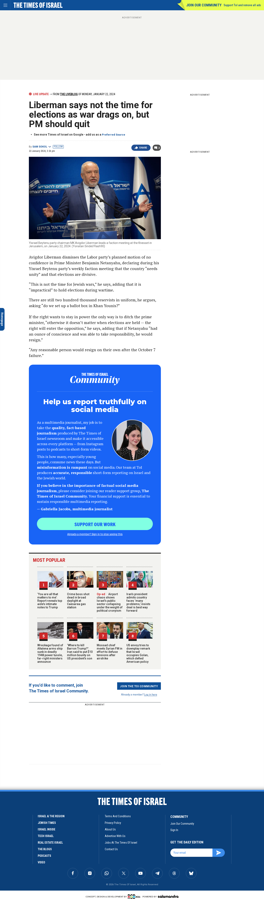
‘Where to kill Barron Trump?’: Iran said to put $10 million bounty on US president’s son (80, 652)
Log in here (150, 694)
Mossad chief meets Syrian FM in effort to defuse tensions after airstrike (109, 652)
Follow (58, 146)
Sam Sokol (39, 146)
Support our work (95, 524)
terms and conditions (118, 816)
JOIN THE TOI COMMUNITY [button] (139, 686)
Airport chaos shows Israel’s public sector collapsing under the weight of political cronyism (110, 602)
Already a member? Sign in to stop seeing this (95, 534)
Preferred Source (113, 134)
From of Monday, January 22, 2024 (83, 94)
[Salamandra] (168, 896)
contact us (111, 849)
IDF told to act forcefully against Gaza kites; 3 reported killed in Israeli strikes (39, 822)
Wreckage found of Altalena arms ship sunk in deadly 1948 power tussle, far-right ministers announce (50, 653)
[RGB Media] (135, 896)
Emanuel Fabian (37, 804)
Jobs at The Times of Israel (121, 842)
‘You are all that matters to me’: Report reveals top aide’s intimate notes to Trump (49, 600)
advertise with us (115, 836)
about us (110, 829)
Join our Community (204, 5)
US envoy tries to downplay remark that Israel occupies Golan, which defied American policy (138, 653)
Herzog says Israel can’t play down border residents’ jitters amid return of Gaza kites (41, 791)
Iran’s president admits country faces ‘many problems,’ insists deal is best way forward (138, 602)
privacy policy (113, 822)
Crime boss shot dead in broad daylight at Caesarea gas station (78, 600)
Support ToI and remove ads (242, 5)
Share (143, 147)
